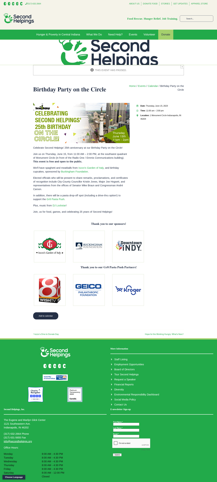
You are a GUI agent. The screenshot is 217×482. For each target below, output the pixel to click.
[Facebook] (5, 4)
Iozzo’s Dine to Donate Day (46, 334)
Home (132, 86)
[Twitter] (10, 4)
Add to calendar (46, 316)
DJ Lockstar (59, 205)
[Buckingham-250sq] (89, 232)
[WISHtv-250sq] (49, 275)
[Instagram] (18, 4)
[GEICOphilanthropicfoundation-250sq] (89, 275)
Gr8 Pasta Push (55, 199)
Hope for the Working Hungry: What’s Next (164, 334)
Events (142, 86)
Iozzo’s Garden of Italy (91, 167)
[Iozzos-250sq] (49, 232)
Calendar (153, 86)
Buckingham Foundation (74, 171)
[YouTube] (22, 4)
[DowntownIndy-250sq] (128, 232)
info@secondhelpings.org (18, 441)
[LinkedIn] (14, 4)
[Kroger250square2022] (128, 275)
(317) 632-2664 (34, 4)
